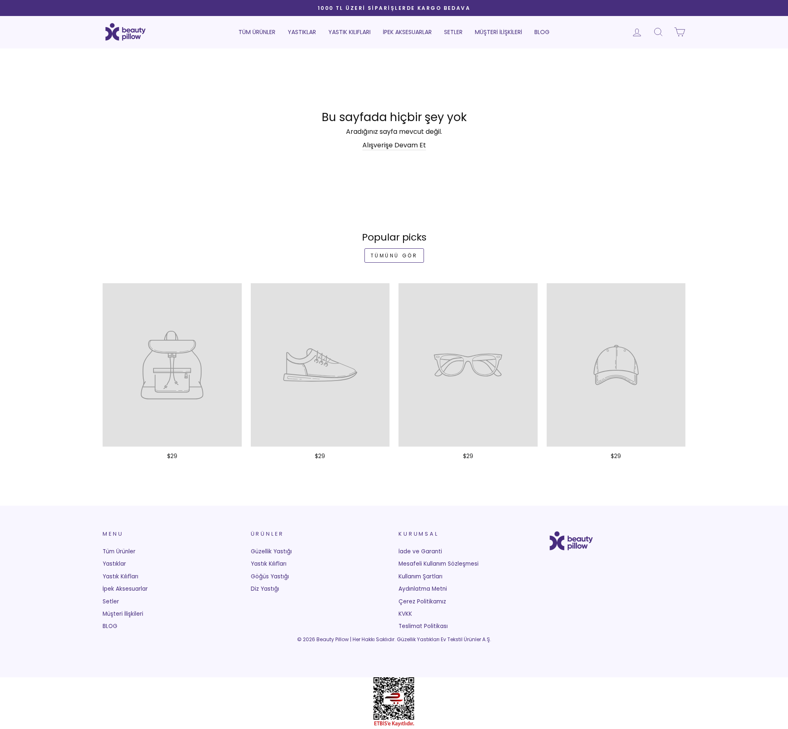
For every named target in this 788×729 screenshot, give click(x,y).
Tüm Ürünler (256, 32)
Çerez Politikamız (422, 601)
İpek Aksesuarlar (407, 32)
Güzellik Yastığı (271, 551)
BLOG (542, 32)
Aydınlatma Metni (423, 589)
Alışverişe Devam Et (394, 145)
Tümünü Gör (394, 255)
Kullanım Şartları (420, 576)
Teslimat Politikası (423, 626)
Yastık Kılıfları (349, 32)
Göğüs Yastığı (270, 576)
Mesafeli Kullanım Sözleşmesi (439, 564)
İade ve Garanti (420, 551)
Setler (453, 32)
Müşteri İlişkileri (498, 32)
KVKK (405, 614)
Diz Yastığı (265, 589)
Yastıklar (302, 32)
